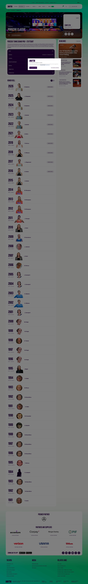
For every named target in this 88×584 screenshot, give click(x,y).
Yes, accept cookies (33, 67)
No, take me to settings (55, 67)
